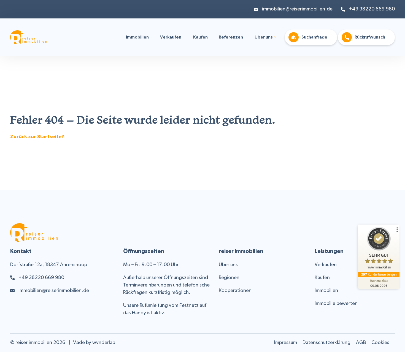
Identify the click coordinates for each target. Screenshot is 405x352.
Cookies (380, 342)
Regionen (229, 277)
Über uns (264, 37)
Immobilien (137, 37)
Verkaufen (170, 37)
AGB (361, 342)
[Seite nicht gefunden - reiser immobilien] (28, 40)
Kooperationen (235, 290)
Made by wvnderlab (93, 342)
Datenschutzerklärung (326, 342)
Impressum (285, 342)
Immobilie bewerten (336, 303)
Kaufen (200, 37)
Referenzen (231, 37)
